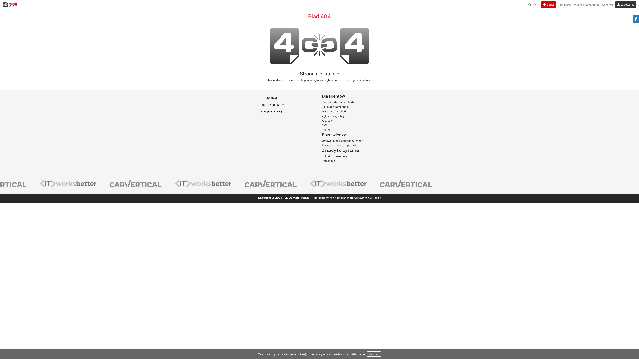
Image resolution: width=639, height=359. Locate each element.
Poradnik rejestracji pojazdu (339, 145)
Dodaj (550, 4)
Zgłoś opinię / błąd (334, 116)
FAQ (324, 125)
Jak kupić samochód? (335, 106)
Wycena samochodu (587, 4)
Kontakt (327, 130)
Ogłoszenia (564, 4)
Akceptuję (373, 354)
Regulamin (328, 160)
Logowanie (627, 4)
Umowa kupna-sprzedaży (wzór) (343, 140)
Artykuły (327, 120)
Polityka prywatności (335, 156)
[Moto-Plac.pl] (10, 4)
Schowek (608, 4)
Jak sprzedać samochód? (338, 102)
